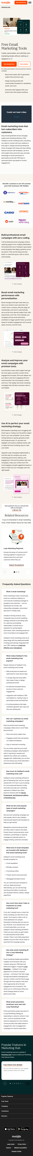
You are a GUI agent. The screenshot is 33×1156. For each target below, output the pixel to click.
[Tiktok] (31, 1122)
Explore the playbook (16, 565)
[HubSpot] (5, 2)
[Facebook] (4, 1122)
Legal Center (11, 1144)
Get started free (21, 2)
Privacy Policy (22, 1144)
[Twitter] (18, 1122)
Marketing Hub (5, 7)
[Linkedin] (22, 1122)
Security (8, 1147)
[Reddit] (27, 1122)
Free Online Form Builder (13, 1065)
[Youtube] (13, 1122)
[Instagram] (9, 1122)
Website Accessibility (20, 1147)
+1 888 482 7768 (16, 510)
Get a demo (24, 64)
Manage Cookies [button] (16, 1151)
